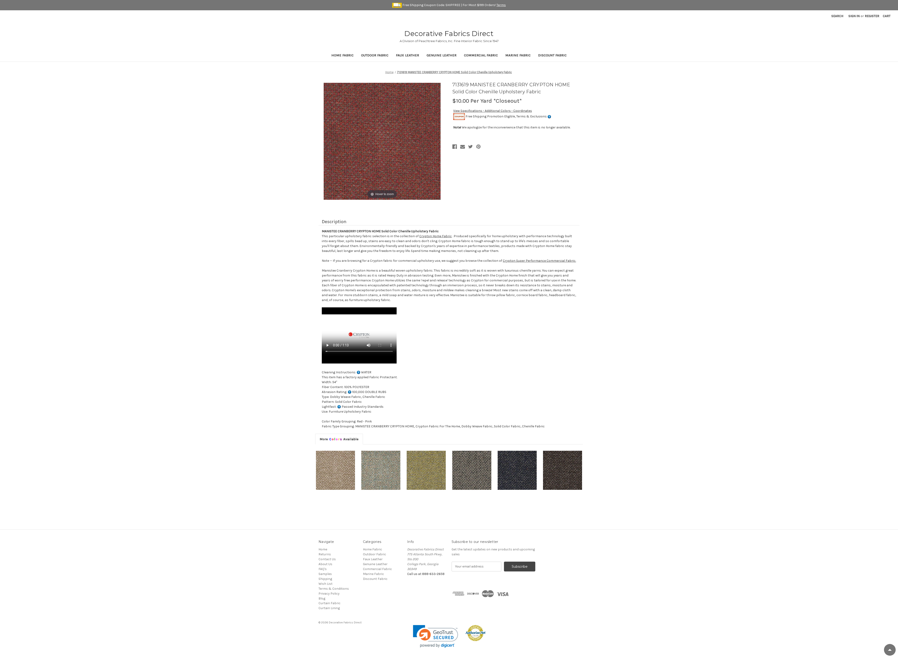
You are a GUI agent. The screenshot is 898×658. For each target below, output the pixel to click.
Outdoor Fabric (374, 55)
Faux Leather (407, 55)
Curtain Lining (329, 608)
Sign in (854, 16)
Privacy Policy (329, 594)
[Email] (462, 146)
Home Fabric (342, 55)
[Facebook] (454, 146)
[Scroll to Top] (890, 650)
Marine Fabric (518, 55)
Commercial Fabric (481, 55)
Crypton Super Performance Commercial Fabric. (539, 261)
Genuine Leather (441, 55)
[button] (435, 636)
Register (872, 16)
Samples (325, 574)
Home (323, 549)
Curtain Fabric (329, 603)
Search (837, 16)
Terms (501, 5)
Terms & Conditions (334, 589)
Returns (325, 554)
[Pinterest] (478, 146)
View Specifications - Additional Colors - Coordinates (492, 111)
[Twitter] (470, 146)
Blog (322, 598)
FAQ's (323, 569)
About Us (325, 564)
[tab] (339, 439)
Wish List (326, 584)
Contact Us (327, 559)
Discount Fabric (552, 55)
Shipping (325, 579)
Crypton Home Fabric (435, 236)
